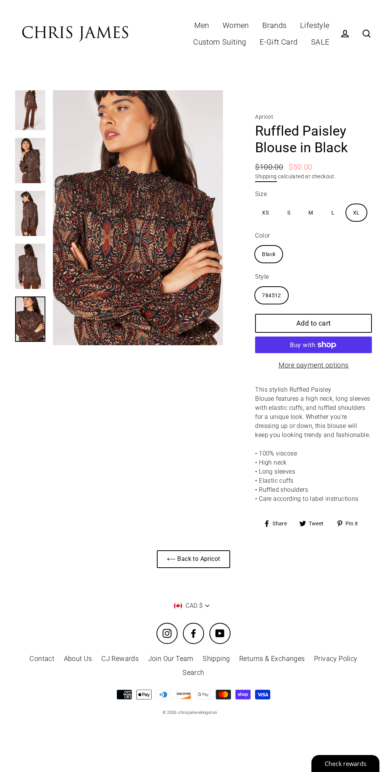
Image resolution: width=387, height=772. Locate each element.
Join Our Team (171, 658)
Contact (41, 658)
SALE (320, 42)
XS (265, 213)
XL (356, 213)
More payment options (314, 365)
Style (262, 276)
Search (193, 672)
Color (262, 235)
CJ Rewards (120, 658)
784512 (271, 295)
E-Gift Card (278, 42)
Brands (274, 25)
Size (261, 194)
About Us (78, 658)
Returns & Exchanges (272, 658)
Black (269, 254)
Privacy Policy (336, 658)
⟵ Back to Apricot (193, 558)
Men (201, 25)
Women (236, 25)
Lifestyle (315, 25)
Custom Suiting (219, 42)
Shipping (266, 176)
